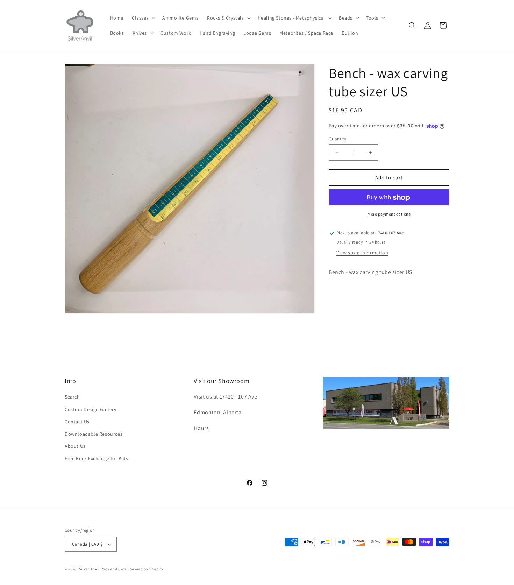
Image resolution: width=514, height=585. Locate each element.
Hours (201, 428)
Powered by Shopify (145, 568)
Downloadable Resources (93, 434)
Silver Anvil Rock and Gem (103, 568)
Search (72, 397)
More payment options (389, 214)
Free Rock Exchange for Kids (96, 458)
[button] (143, 17)
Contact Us (77, 421)
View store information (362, 253)
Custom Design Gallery (90, 409)
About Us (75, 446)
